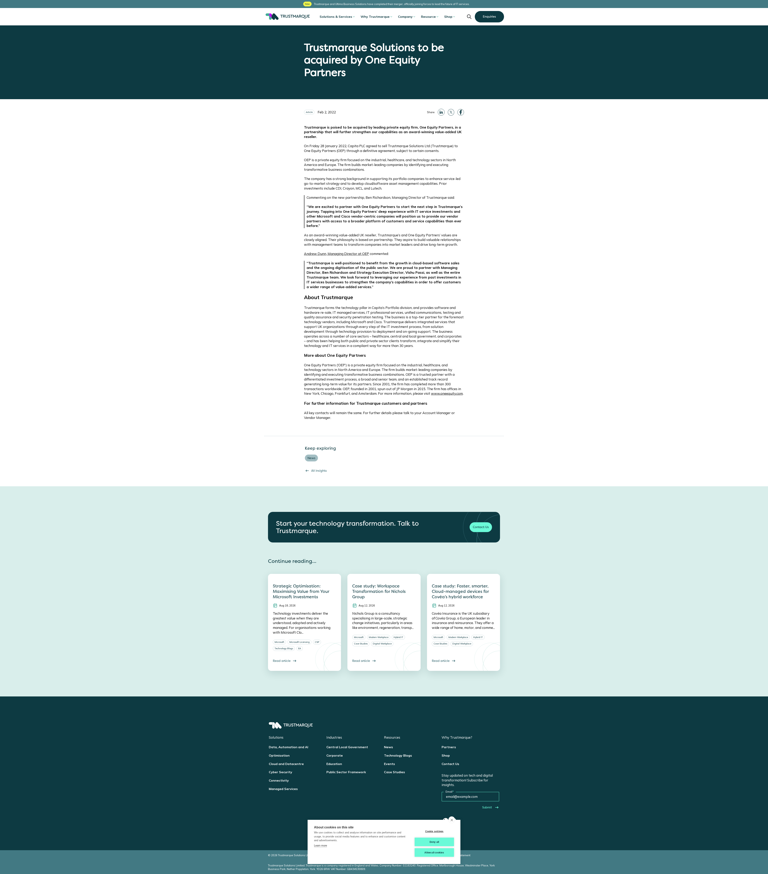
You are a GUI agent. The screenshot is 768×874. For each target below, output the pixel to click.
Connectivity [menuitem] (279, 780)
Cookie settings (434, 831)
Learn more (320, 845)
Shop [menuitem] (448, 17)
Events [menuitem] (389, 764)
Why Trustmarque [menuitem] (375, 17)
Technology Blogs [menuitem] (398, 755)
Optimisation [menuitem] (279, 755)
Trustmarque (287, 16)
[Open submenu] (353, 16)
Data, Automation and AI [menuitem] (288, 747)
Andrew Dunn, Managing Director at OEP (336, 254)
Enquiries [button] (489, 16)
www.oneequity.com (447, 393)
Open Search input (469, 17)
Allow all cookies (434, 852)
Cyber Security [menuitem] (280, 772)
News (311, 458)
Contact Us (481, 527)
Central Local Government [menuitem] (347, 747)
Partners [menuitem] (449, 747)
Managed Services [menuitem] (283, 789)
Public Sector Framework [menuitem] (346, 772)
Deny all (434, 842)
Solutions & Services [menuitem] (336, 17)
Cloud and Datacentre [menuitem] (286, 764)
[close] (451, 819)
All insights (319, 470)
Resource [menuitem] (428, 17)
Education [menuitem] (334, 764)
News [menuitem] (388, 747)
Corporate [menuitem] (334, 755)
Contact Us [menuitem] (450, 764)
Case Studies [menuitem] (394, 772)
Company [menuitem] (405, 17)
